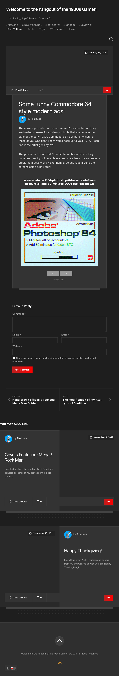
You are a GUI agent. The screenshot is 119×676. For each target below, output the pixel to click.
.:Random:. (69, 24)
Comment (19, 313)
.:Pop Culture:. (14, 29)
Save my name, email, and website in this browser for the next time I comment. (54, 360)
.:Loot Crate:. (52, 24)
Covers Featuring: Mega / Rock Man (28, 457)
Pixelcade (36, 118)
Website (17, 346)
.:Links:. (72, 29)
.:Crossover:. (57, 29)
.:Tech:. (30, 29)
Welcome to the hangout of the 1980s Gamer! (51, 9)
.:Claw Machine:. (32, 24)
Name (16, 334)
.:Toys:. (42, 29)
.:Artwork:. (12, 24)
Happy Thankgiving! (83, 550)
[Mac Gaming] (59, 663)
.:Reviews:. (85, 24)
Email (65, 334)
